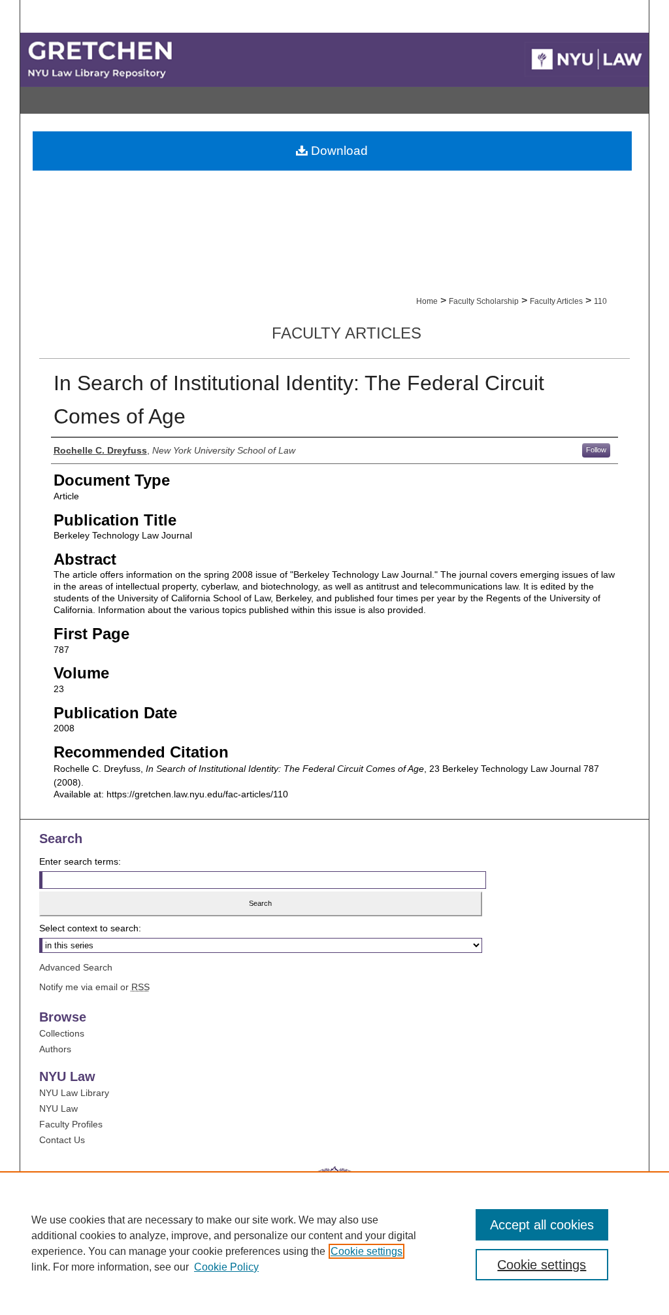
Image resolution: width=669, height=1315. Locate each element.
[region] (334, 1243)
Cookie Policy (226, 1267)
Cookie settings (366, 1251)
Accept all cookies (542, 1225)
